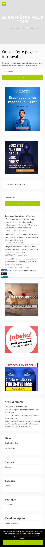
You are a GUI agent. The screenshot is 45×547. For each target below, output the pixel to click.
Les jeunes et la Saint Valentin (16, 407)
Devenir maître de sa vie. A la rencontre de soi (22, 421)
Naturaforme (10, 448)
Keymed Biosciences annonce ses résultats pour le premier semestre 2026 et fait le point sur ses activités (21, 262)
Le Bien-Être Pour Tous (22, 19)
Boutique (8, 504)
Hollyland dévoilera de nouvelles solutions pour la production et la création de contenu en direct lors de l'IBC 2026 (21, 249)
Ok (23, 542)
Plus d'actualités (11, 270)
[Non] (42, 538)
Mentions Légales (11, 523)
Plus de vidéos (23, 270)
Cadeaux (8, 486)
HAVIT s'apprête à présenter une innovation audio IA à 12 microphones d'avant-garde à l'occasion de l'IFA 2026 (22, 237)
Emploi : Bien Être (11, 443)
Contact (8, 467)
